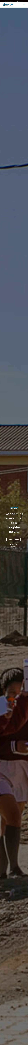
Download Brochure (14, 546)
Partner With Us (13, 539)
